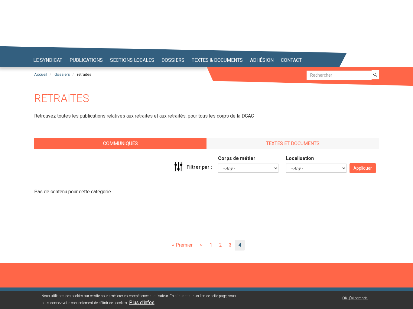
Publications (86, 60)
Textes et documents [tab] (293, 143)
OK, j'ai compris (355, 298)
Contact (291, 60)
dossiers (62, 74)
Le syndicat (47, 60)
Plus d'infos (141, 302)
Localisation (300, 158)
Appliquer (362, 168)
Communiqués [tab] (120, 143)
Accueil (40, 74)
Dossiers (172, 60)
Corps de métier (236, 158)
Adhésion (262, 60)
